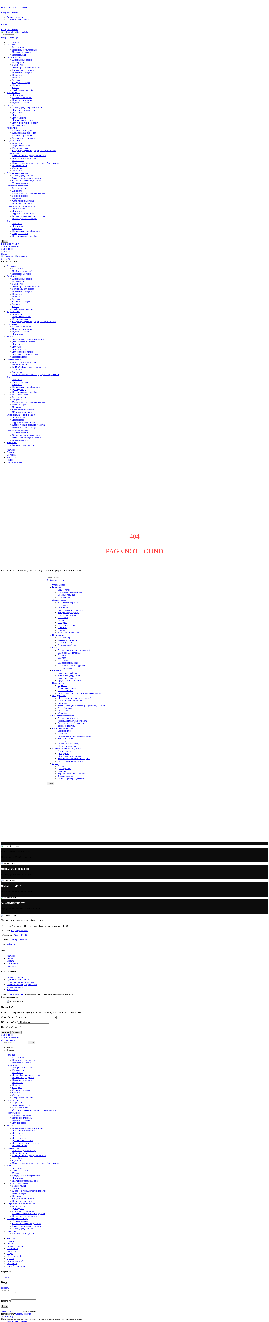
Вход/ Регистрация (16, 1266)
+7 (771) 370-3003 (19, 930)
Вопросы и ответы (16, 977)
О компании (12, 963)
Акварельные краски (22, 60)
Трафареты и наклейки (23, 90)
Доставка (11, 958)
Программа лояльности (18, 979)
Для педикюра (19, 95)
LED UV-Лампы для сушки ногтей (29, 155)
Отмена (5, 1032)
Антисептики (18, 208)
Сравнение (12, 1263)
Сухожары (17, 168)
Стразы (15, 87)
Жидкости (17, 191)
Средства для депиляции (24, 138)
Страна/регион (9, 1017)
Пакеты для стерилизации (24, 218)
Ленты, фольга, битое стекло (26, 67)
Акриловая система (21, 145)
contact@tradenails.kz (18, 939)
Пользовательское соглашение (21, 982)
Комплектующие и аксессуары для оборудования (35, 163)
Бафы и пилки (19, 188)
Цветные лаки (19, 55)
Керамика (17, 228)
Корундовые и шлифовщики (26, 231)
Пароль (5, 1301)
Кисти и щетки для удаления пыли (29, 193)
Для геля (16, 115)
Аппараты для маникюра (24, 158)
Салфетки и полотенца (23, 201)
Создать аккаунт (23, 1314)
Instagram (11, 944)
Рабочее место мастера (17, 173)
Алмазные (17, 223)
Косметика (12, 128)
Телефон (6, 1290)
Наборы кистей (19, 125)
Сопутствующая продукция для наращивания (34, 150)
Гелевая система (20, 148)
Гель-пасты (17, 65)
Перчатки (17, 198)
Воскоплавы (18, 160)
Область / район (9, 1022)
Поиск (4, 241)
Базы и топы (18, 47)
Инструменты (13, 92)
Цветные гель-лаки (21, 52)
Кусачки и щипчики (22, 97)
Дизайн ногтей (14, 57)
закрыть (5, 1277)
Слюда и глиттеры (21, 82)
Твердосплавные (20, 233)
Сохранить (15, 1032)
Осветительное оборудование (26, 181)
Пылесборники (19, 165)
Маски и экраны (20, 196)
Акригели (17, 143)
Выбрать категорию (10, 37)
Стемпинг (17, 85)
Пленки (16, 77)
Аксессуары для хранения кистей (28, 107)
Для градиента (19, 118)
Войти (4, 1306)
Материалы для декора (23, 70)
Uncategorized (13, 42)
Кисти (10, 105)
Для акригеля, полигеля (23, 110)
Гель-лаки (11, 45)
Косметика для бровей (23, 130)
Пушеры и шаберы (21, 102)
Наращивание (13, 140)
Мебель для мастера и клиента (26, 178)
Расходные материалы (17, 186)
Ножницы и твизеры (22, 100)
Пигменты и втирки (22, 72)
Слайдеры (17, 80)
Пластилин (17, 75)
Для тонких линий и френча (25, 123)
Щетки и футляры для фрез (25, 236)
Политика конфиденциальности (22, 984)
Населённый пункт (11, 1027)
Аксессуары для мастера (24, 175)
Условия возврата (15, 987)
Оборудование (14, 153)
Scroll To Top (7, 1316)
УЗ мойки (17, 170)
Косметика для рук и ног (24, 133)
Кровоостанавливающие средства (28, 216)
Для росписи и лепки (22, 120)
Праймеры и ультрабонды (24, 50)
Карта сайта (12, 989)
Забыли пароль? (8, 1311)
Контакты (11, 966)
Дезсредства (18, 211)
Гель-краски (18, 62)
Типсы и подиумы (21, 183)
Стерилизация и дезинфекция (21, 206)
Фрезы (10, 221)
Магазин (11, 956)
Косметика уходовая (22, 135)
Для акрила (17, 113)
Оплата (10, 961)
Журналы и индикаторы (23, 213)
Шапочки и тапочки (22, 203)
